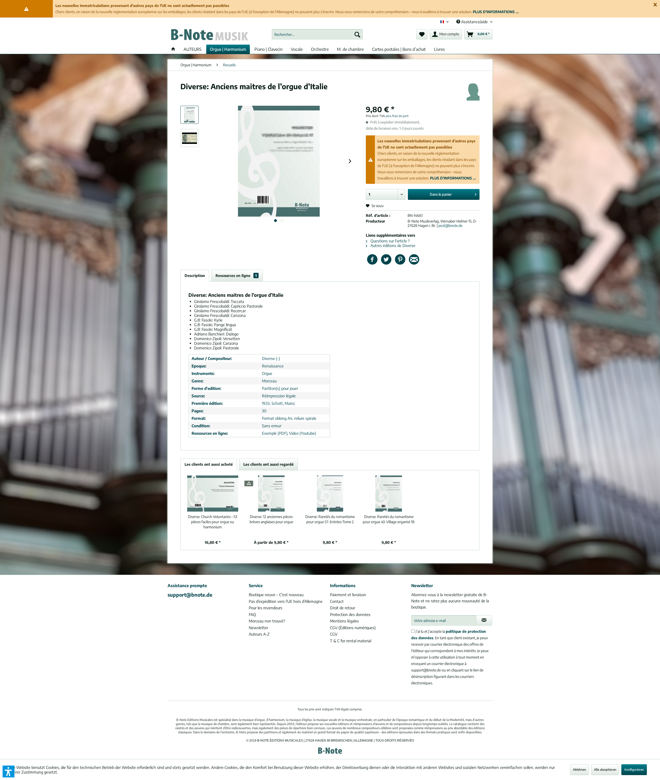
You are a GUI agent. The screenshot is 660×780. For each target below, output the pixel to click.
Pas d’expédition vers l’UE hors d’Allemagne (286, 601)
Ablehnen (579, 769)
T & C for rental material (350, 640)
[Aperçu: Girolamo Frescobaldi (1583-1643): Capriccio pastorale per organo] (189, 138)
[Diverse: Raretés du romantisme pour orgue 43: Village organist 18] (389, 493)
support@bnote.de (190, 595)
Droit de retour (342, 607)
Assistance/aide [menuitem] (474, 21)
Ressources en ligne (236, 275)
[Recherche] (357, 34)
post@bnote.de (450, 225)
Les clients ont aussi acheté (209, 464)
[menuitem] (317, 34)
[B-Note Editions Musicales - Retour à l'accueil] (209, 35)
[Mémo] (421, 34)
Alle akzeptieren (605, 769)
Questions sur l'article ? (389, 241)
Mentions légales (344, 621)
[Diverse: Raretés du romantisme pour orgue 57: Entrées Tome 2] (330, 493)
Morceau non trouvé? (267, 621)
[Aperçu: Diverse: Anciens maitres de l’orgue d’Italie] (189, 115)
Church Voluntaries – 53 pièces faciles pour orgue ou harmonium (212, 521)
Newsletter (258, 627)
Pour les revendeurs (265, 607)
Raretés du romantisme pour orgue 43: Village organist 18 (389, 519)
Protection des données (350, 614)
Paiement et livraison (348, 594)
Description (195, 275)
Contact (337, 601)
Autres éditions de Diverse (392, 245)
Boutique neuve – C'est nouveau (276, 594)
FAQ (252, 614)
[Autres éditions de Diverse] (473, 92)
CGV (333, 634)
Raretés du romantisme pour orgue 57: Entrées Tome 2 (330, 519)
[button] (8, 771)
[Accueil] (173, 49)
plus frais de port (397, 116)
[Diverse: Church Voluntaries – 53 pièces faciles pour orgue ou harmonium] (213, 493)
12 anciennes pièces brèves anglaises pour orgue (271, 519)
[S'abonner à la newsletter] (484, 620)
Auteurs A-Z (259, 634)
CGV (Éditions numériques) (353, 627)
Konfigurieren (634, 769)
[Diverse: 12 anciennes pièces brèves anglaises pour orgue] (271, 493)
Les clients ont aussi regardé (268, 464)
